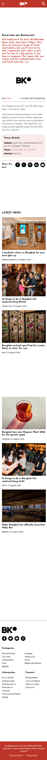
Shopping (28, 653)
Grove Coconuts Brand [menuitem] (11, 694)
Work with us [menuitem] (7, 687)
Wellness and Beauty (33, 663)
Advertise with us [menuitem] (9, 684)
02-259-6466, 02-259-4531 (23, 150)
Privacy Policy (31, 755)
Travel (27, 660)
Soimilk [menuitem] (5, 697)
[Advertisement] (23, 20)
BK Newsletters (31, 678)
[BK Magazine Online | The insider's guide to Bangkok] (23, 3)
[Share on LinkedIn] (36, 164)
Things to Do (30, 657)
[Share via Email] (42, 164)
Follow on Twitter (32, 684)
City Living (6, 657)
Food (4, 663)
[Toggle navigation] (3, 4)
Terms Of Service (16, 755)
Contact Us (29, 687)
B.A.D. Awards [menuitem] (8, 678)
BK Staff (7, 98)
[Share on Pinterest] (30, 164)
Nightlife (5, 666)
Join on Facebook (32, 681)
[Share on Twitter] (24, 164)
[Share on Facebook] (17, 164)
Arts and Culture (8, 653)
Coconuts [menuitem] (6, 691)
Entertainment (8, 660)
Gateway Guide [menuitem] (8, 681)
